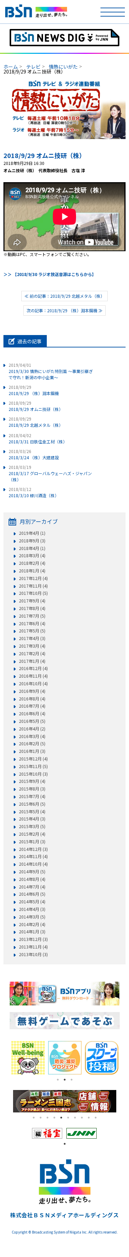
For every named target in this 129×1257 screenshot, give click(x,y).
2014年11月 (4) (33, 856)
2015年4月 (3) (32, 819)
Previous (4, 1057)
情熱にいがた (63, 66)
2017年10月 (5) (33, 593)
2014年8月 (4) (32, 879)
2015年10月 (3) (33, 774)
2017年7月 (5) (32, 616)
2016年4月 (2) (32, 728)
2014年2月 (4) (32, 924)
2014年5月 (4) (32, 901)
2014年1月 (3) (32, 931)
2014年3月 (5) (32, 917)
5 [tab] (61, 1117)
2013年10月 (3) (33, 954)
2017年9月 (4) (32, 600)
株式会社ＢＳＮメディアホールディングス (64, 1215)
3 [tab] (71, 1079)
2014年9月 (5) (32, 871)
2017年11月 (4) (33, 586)
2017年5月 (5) (32, 631)
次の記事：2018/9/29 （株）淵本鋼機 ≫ (64, 310)
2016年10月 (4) (33, 683)
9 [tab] (88, 1117)
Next (124, 1057)
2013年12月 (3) (33, 939)
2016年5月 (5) (32, 721)
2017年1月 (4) (32, 661)
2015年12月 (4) (33, 759)
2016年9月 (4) (32, 691)
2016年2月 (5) (32, 743)
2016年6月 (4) (32, 713)
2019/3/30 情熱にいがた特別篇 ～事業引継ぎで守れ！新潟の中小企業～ (51, 371)
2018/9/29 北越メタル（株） (36, 422)
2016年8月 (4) (32, 698)
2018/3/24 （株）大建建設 (34, 454)
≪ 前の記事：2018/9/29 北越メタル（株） (64, 296)
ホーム (10, 66)
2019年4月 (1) (32, 533)
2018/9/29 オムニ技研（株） (44, 155)
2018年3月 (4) (32, 555)
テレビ (33, 66)
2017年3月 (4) (32, 646)
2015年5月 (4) (32, 811)
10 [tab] (95, 1117)
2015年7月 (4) (32, 796)
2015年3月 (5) (32, 826)
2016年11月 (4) (33, 676)
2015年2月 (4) (32, 834)
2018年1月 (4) (32, 570)
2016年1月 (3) (32, 751)
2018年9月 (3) (32, 540)
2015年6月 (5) (32, 804)
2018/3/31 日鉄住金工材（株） (38, 438)
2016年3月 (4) (32, 736)
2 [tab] (64, 1079)
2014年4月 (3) (32, 909)
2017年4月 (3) (32, 638)
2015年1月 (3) (32, 841)
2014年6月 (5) (32, 894)
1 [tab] (57, 1079)
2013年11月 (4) (33, 947)
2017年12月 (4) (33, 578)
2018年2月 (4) (32, 563)
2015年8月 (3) (32, 789)
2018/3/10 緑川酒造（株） (34, 492)
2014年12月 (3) (33, 849)
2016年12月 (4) (33, 668)
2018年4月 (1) (32, 548)
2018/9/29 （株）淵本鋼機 (34, 390)
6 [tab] (68, 1117)
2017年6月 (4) (32, 623)
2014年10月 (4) (33, 864)
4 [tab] (54, 1117)
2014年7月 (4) (32, 887)
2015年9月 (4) (32, 781)
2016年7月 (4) (32, 706)
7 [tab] (75, 1117)
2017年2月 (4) (32, 653)
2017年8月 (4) (32, 608)
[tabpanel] (35, 1057)
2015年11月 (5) (33, 766)
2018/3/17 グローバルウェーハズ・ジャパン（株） (50, 473)
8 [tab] (81, 1117)
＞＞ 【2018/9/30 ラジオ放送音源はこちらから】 (49, 274)
